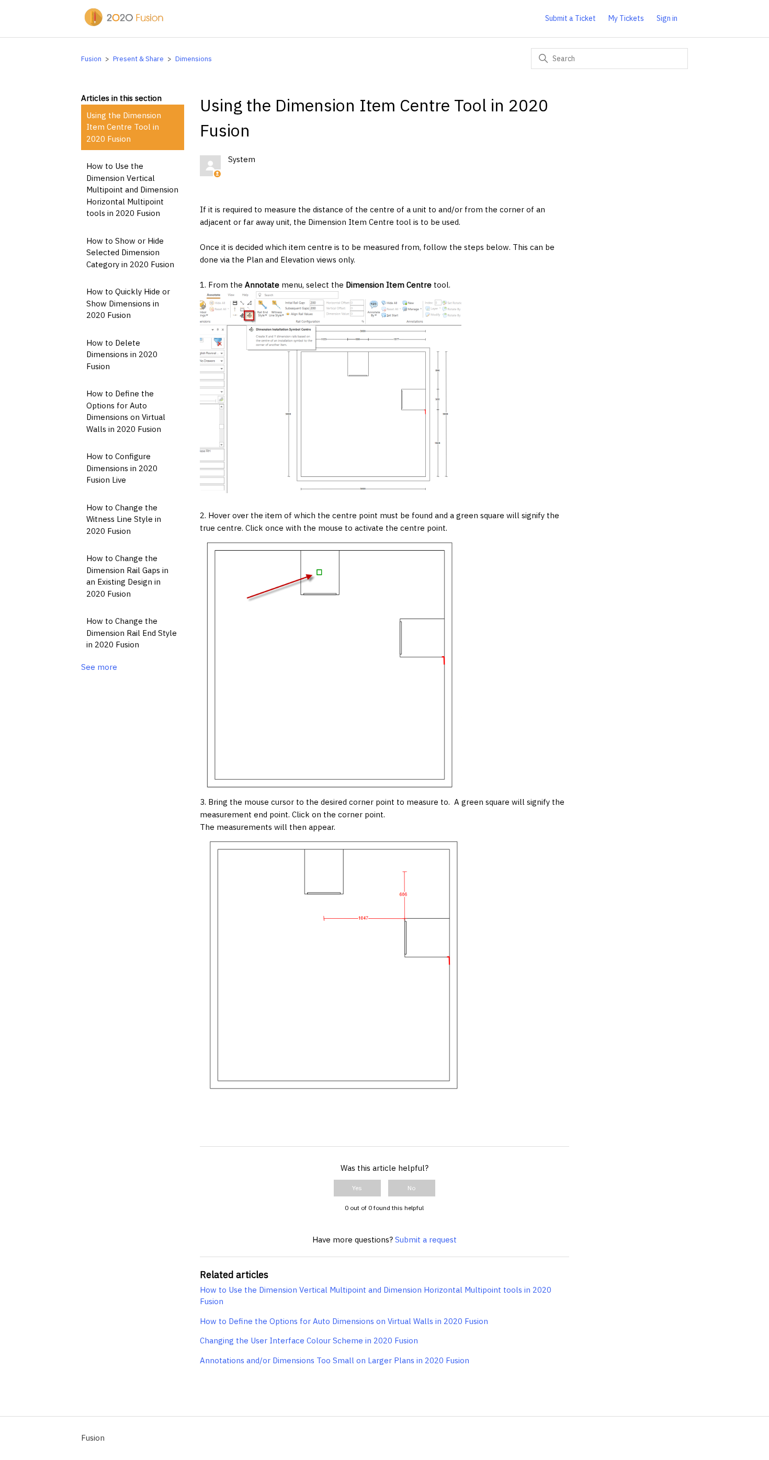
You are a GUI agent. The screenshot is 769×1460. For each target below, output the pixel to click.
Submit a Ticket (570, 18)
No (411, 1188)
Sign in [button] (667, 18)
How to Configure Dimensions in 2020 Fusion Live (121, 468)
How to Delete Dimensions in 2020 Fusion (121, 354)
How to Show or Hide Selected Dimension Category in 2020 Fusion (130, 252)
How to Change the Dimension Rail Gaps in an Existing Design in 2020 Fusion (127, 576)
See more (99, 667)
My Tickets (626, 18)
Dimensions (193, 58)
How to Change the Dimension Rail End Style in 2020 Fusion (131, 632)
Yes (357, 1188)
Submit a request (426, 1240)
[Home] (123, 24)
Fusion (91, 58)
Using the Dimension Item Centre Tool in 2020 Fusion (123, 127)
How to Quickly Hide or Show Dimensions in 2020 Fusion (128, 303)
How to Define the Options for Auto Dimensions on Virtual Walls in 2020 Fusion (125, 411)
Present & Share (138, 58)
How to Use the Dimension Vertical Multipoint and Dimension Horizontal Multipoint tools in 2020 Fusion (132, 189)
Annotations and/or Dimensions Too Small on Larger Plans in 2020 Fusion (334, 1360)
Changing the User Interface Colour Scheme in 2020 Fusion (309, 1340)
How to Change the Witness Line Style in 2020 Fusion (123, 519)
